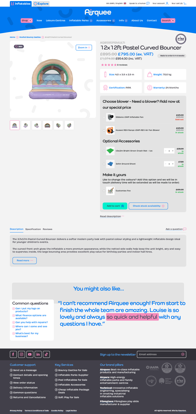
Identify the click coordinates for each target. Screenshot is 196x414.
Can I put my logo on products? (27, 310)
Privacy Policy (16, 410)
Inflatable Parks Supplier (73, 374)
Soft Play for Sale (68, 397)
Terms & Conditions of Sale (37, 410)
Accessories (103, 20)
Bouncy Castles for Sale (72, 370)
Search (166, 20)
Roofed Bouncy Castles (30, 37)
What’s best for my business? (26, 334)
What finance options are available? (30, 317)
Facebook (13, 354)
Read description (110, 216)
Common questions (25, 392)
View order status (24, 382)
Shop (25, 20)
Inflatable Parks (79, 20)
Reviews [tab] (47, 229)
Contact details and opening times (30, 376)
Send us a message (25, 370)
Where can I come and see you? (31, 328)
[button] (116, 3)
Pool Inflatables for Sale (72, 379)
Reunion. (182, 410)
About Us (137, 20)
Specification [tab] (33, 229)
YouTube (29, 354)
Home (12, 37)
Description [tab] (16, 228)
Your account (159, 3)
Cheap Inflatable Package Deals (73, 391)
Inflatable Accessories (71, 384)
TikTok (46, 354)
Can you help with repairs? (31, 322)
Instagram (21, 354)
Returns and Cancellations (29, 397)
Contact (152, 20)
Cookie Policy (57, 410)
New (39, 20)
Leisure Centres (55, 20)
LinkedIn (38, 354)
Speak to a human (137, 3)
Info (121, 20)
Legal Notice (71, 410)
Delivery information (25, 387)
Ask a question (174, 228)
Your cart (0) (177, 3)
